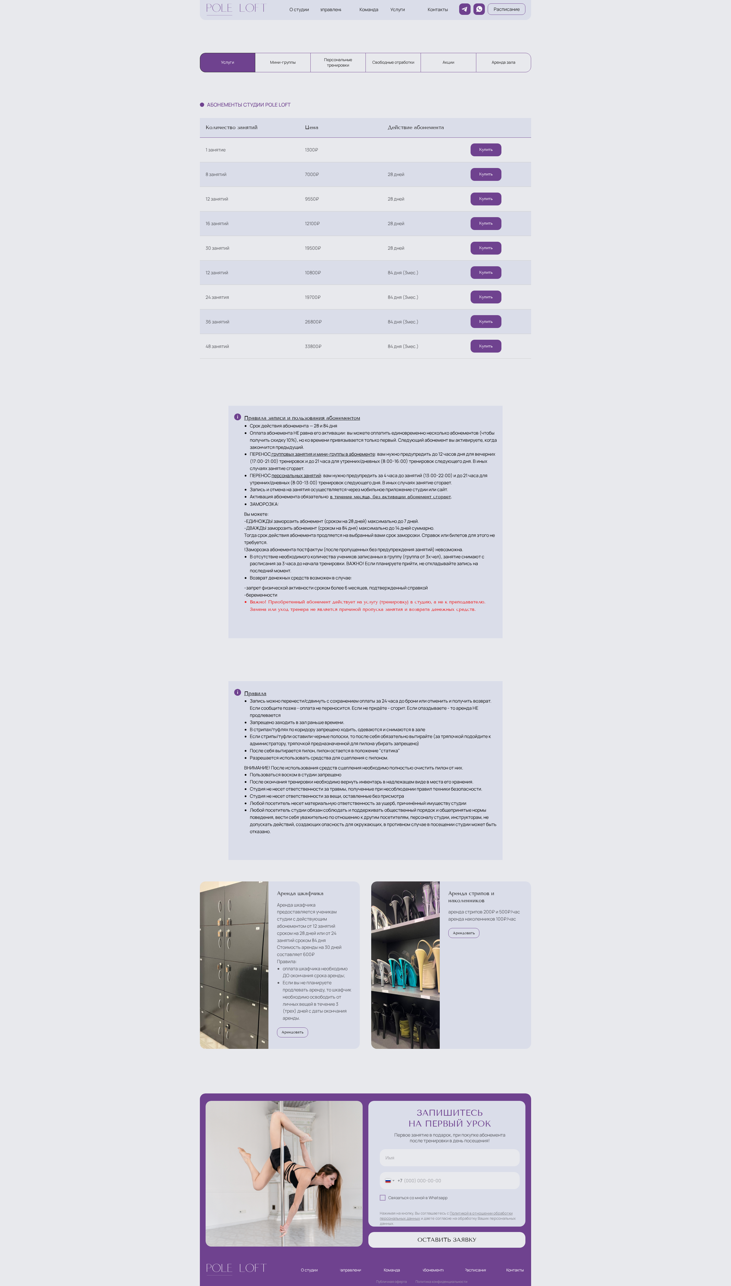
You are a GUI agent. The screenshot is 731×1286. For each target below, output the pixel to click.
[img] (235, 9)
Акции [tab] (448, 62)
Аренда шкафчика (300, 893)
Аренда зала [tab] (503, 62)
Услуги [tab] (227, 62)
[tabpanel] (365, 251)
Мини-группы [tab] (283, 62)
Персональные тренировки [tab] (338, 62)
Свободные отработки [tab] (393, 62)
